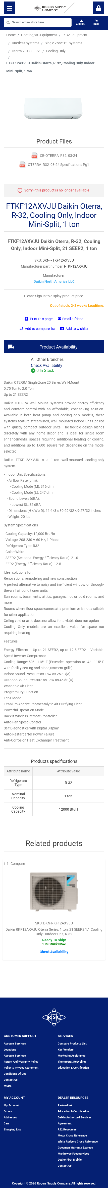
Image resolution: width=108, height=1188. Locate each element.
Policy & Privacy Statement (21, 1067)
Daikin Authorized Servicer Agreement (74, 1120)
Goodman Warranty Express (75, 1147)
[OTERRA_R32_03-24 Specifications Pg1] (22, 164)
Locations (10, 1049)
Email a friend (72, 319)
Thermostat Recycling (72, 1061)
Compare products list (72, 1043)
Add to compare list (39, 329)
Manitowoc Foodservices (73, 1153)
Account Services (15, 1043)
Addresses (10, 1117)
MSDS (8, 1085)
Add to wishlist (76, 329)
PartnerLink (65, 1105)
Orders (8, 1111)
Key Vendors (66, 1049)
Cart (96, 24)
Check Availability (46, 365)
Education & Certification (73, 1067)
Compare (18, 864)
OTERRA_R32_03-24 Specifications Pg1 (58, 165)
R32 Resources (67, 1129)
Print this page (40, 319)
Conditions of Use (15, 1073)
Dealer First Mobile (70, 1159)
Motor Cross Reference (72, 1135)
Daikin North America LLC (54, 281)
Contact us (11, 1079)
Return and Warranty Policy (21, 1061)
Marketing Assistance (71, 1055)
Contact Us (65, 1165)
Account (81, 24)
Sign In (98, 8)
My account (11, 1105)
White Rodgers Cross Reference (78, 1141)
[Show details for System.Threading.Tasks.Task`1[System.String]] (54, 893)
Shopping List (12, 1129)
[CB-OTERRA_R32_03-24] (34, 155)
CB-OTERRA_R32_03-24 (58, 156)
